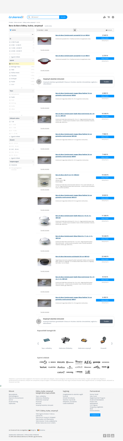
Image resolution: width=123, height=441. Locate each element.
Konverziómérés (95, 410)
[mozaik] (77, 30)
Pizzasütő (103, 348)
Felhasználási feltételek (32, 435)
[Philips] (61, 362)
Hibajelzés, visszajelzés (70, 401)
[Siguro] (69, 372)
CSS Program (94, 405)
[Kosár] (109, 17)
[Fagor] (105, 367)
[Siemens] (105, 362)
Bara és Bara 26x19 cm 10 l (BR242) (67, 175)
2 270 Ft (105, 56)
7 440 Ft (105, 154)
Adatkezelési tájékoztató (16, 435)
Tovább (106, 82)
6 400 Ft (105, 297)
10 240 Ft (105, 236)
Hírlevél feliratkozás (69, 398)
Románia (42, 430)
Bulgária (33, 430)
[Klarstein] (52, 367)
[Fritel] (87, 372)
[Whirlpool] (78, 362)
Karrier (11, 400)
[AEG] (87, 362)
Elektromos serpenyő (84, 348)
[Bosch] (52, 362)
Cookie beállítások (68, 403)
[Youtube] (112, 435)
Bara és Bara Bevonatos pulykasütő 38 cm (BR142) (72, 256)
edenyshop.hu (105, 40)
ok (32, 34)
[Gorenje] (96, 362)
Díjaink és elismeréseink (16, 398)
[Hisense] (87, 367)
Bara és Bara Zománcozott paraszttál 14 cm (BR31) (73, 56)
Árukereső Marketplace (97, 400)
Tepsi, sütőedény (47, 348)
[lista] (74, 30)
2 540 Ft (105, 35)
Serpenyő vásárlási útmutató (53, 79)
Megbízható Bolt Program (97, 398)
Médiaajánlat (94, 403)
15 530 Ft (105, 175)
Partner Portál (94, 394)
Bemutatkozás (13, 394)
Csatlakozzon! (95, 415)
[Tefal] (43, 367)
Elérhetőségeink (13, 396)
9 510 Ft (105, 277)
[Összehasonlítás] (104, 17)
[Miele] (78, 367)
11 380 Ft (105, 216)
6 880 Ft (105, 93)
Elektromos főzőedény (65, 348)
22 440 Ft (105, 256)
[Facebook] (104, 435)
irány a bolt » (105, 38)
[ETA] (96, 367)
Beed (91, 409)
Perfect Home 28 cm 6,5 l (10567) (45, 423)
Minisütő (38, 403)
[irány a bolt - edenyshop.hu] (46, 41)
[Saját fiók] (113, 17)
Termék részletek (45, 50)
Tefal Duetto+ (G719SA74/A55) (45, 419)
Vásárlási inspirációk (69, 400)
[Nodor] (78, 372)
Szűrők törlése (48, 26)
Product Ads (93, 401)
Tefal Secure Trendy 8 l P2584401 (46, 417)
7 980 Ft (105, 134)
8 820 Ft (105, 195)
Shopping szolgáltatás (96, 407)
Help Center (93, 396)
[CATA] (61, 372)
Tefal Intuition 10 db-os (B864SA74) (46, 421)
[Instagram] (108, 435)
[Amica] (61, 367)
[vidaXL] (43, 362)
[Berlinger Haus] (69, 367)
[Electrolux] (69, 362)
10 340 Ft (105, 114)
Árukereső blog (13, 401)
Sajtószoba (12, 403)
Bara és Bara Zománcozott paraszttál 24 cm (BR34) (73, 35)
